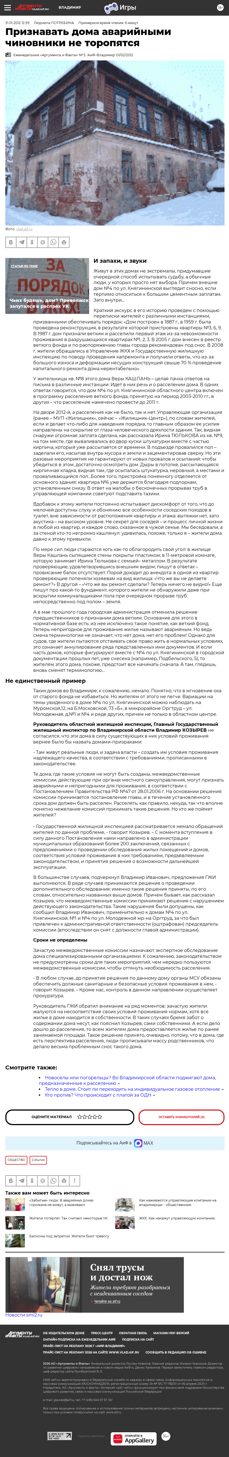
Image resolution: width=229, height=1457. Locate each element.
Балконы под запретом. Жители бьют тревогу (69, 1236)
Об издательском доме (64, 1333)
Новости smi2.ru (23, 1315)
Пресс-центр (102, 1333)
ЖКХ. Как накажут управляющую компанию (177, 1218)
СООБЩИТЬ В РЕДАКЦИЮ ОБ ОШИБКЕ (175, 1352)
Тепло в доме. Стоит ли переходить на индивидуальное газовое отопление (132, 1089)
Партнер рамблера (91, 1436)
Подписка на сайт (138, 1339)
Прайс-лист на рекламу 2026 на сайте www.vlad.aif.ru (91, 1352)
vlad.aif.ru (24, 229)
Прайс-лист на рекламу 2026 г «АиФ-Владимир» (84, 1346)
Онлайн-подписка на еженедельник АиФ (79, 1339)
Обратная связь (133, 1333)
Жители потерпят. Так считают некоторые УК (68, 1218)
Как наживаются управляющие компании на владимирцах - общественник (177, 1202)
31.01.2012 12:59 (17, 23)
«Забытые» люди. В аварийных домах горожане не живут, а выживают (61, 1202)
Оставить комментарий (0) (182, 1117)
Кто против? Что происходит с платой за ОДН (98, 1095)
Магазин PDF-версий (171, 1333)
